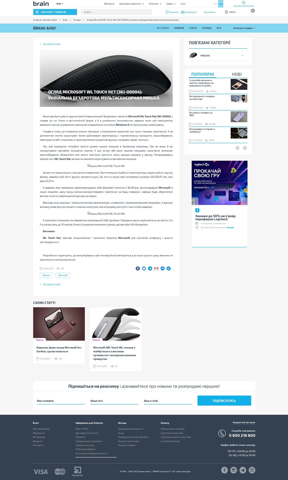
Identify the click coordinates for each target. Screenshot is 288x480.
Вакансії (37, 441)
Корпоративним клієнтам (176, 436)
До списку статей (51, 44)
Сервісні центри (85, 445)
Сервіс (169, 3)
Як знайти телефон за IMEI (200, 114)
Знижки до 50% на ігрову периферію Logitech (215, 217)
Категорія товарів (243, 28)
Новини (179, 28)
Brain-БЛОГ (82, 428)
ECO (219, 28)
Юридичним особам (173, 428)
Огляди (77, 20)
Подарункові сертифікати (133, 436)
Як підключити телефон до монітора (202, 97)
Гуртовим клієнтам (172, 432)
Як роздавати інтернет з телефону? (202, 130)
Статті (193, 28)
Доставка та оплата (87, 432)
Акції (121, 432)
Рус (215, 3)
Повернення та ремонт (89, 441)
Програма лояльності (130, 3)
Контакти (38, 445)
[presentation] (195, 202)
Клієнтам (153, 3)
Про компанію (41, 428)
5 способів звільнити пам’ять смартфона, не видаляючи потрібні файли (201, 83)
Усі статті (163, 28)
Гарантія (80, 436)
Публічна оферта (85, 449)
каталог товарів (53, 12)
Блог (65, 20)
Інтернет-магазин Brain (45, 20)
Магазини (109, 3)
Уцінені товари (127, 445)
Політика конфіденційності (91, 453)
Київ (58, 3)
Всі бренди (39, 436)
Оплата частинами (129, 441)
